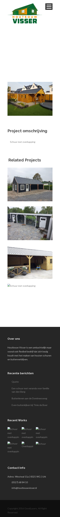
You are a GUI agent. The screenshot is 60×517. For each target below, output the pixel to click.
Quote (15, 381)
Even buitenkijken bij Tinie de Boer (30, 405)
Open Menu (48, 6)
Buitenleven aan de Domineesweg (29, 398)
